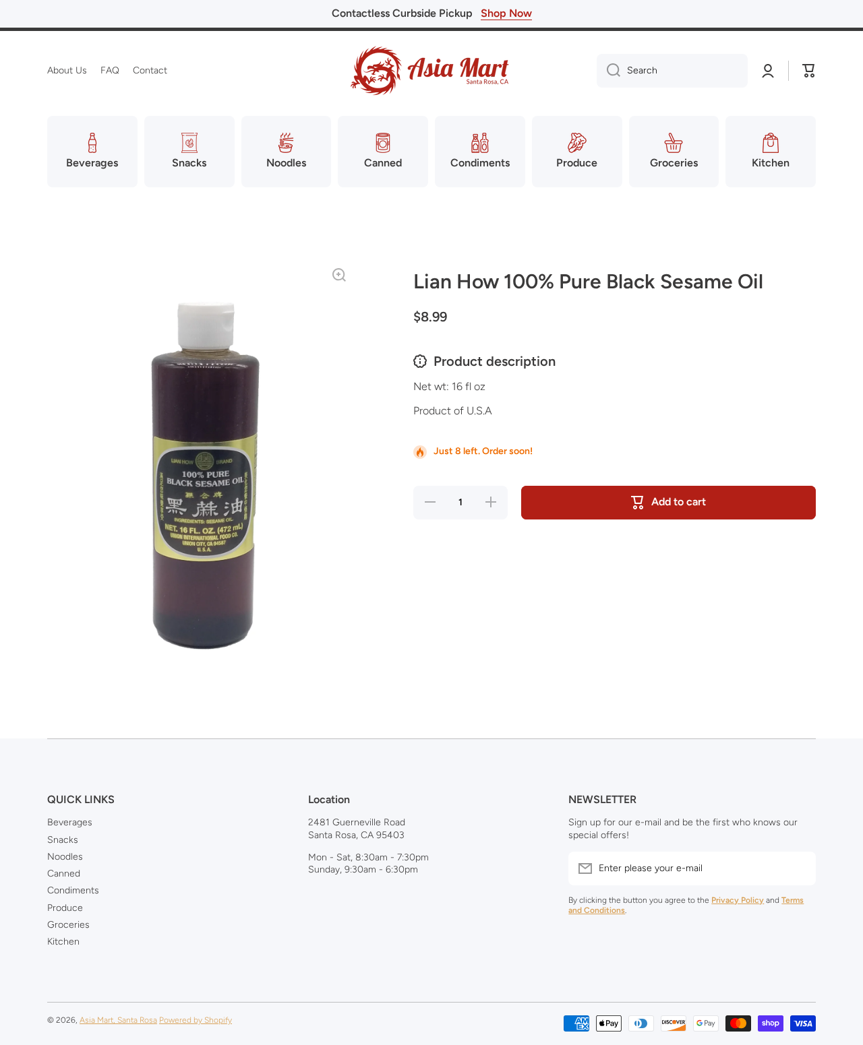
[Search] (608, 71)
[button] (809, 70)
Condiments (73, 890)
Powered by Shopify (195, 1020)
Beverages (69, 822)
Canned (63, 873)
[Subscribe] (799, 868)
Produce (65, 908)
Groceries (68, 924)
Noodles (65, 856)
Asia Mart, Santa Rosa (118, 1020)
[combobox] (672, 71)
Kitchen (63, 941)
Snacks (62, 840)
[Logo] (431, 70)
